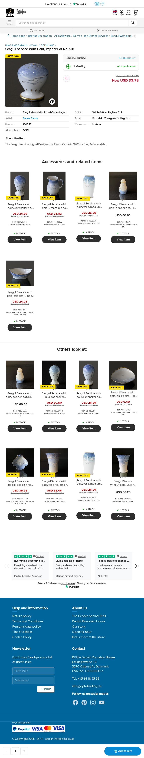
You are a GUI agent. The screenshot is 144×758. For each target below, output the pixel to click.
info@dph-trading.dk (86, 686)
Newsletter (21, 648)
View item (20, 239)
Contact (78, 648)
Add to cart (125, 751)
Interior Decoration (40, 36)
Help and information (30, 608)
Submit (46, 689)
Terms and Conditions (27, 621)
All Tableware (62, 36)
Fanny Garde (30, 118)
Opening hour (82, 632)
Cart (135, 15)
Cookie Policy (21, 637)
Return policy (21, 616)
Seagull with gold (121, 36)
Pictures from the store (88, 637)
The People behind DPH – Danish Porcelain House (90, 619)
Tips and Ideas (22, 632)
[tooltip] (20, 206)
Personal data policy (26, 626)
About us (79, 608)
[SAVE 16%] (31, 106)
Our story (79, 626)
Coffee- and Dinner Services (90, 36)
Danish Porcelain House (20, 12)
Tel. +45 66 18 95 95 (85, 678)
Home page (18, 36)
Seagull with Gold (8, 35)
